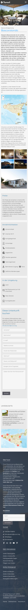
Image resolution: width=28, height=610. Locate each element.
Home (5, 601)
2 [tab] (9, 189)
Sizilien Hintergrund (9, 567)
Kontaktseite (9, 539)
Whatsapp (8, 537)
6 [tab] (18, 189)
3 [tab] (12, 189)
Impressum (21, 601)
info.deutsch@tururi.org (9, 325)
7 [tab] (21, 189)
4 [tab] (14, 189)
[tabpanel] (14, 169)
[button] (18, 114)
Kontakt (5, 527)
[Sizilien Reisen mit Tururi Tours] (5, 2)
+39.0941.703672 (10, 531)
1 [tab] (7, 189)
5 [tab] (16, 189)
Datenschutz (12, 601)
